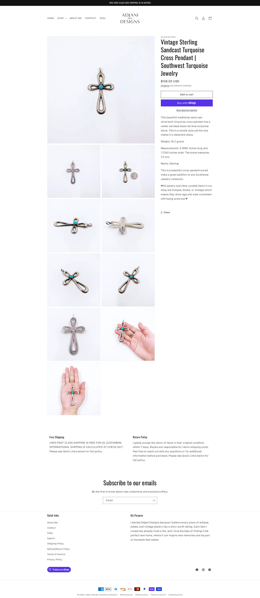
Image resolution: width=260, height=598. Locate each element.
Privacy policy (142, 594)
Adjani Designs (92, 595)
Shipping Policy (55, 543)
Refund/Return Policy (58, 549)
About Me (52, 522)
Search (51, 538)
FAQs (50, 533)
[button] (62, 18)
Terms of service (158, 594)
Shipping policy (176, 594)
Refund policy (126, 594)
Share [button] (167, 212)
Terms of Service (56, 554)
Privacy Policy (54, 559)
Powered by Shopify (108, 595)
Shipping (165, 85)
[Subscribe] (153, 500)
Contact (51, 527)
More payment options (186, 110)
